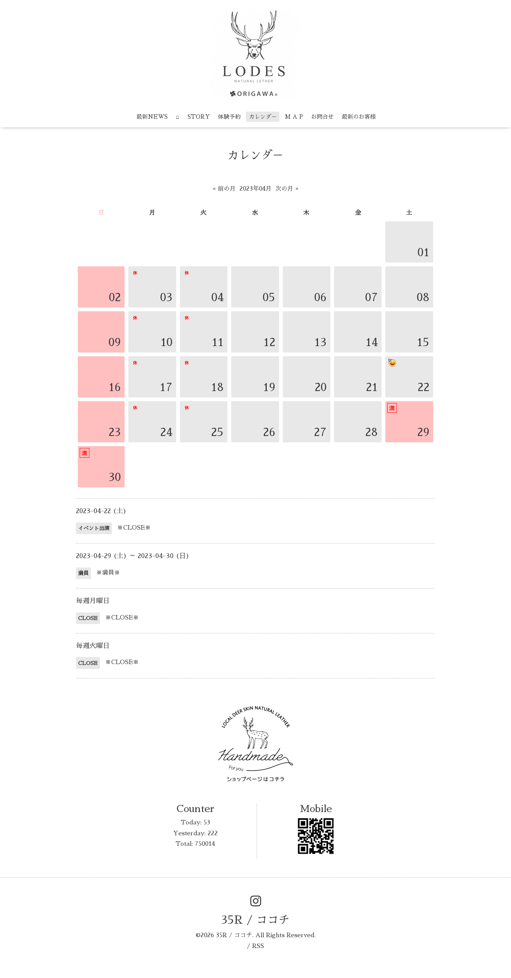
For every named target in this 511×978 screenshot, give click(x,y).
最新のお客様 (359, 116)
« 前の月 (224, 189)
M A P (294, 116)
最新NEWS (152, 116)
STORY (198, 116)
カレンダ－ (263, 116)
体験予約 (229, 116)
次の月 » (287, 189)
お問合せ (322, 116)
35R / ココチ (255, 920)
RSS (258, 946)
